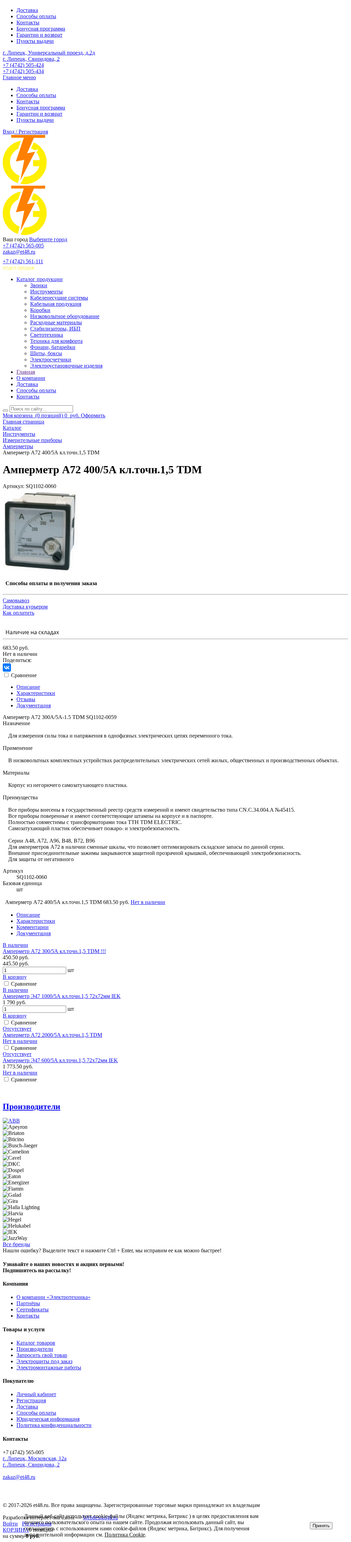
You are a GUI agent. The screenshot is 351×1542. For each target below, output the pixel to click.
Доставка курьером (25, 607)
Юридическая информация (48, 1419)
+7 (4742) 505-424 (23, 65)
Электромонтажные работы (48, 1367)
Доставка (27, 10)
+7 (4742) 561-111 (23, 261)
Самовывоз (16, 600)
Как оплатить (18, 613)
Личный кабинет (36, 1394)
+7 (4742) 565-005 (23, 245)
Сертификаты (32, 1309)
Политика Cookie (125, 1535)
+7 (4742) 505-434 (23, 71)
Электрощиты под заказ (44, 1361)
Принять (321, 1525)
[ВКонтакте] (7, 667)
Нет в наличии (148, 902)
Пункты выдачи (35, 41)
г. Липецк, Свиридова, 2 (31, 59)
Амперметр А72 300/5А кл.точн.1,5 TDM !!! (54, 951)
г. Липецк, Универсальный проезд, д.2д (49, 53)
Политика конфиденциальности (54, 1425)
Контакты (27, 22)
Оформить (93, 415)
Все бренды (16, 1244)
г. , (34, 1458)
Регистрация (31, 1400)
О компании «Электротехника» (53, 1297)
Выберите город (48, 239)
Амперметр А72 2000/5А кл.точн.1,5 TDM (52, 1035)
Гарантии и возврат (39, 35)
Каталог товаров (35, 1343)
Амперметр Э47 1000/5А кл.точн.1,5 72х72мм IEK (62, 996)
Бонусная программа (40, 29)
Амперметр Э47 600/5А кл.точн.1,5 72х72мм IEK (60, 1060)
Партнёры (28, 1303)
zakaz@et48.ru (19, 252)
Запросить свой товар (41, 1355)
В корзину (15, 977)
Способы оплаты (36, 16)
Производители (31, 1106)
